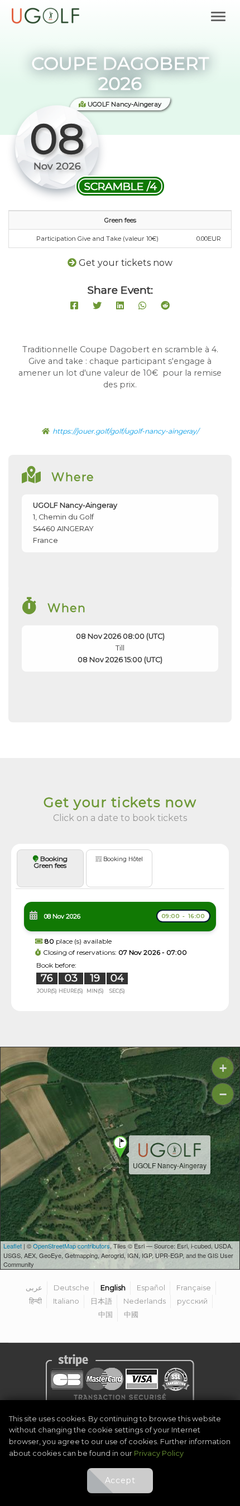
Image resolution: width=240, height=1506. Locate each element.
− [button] (223, 1094)
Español (151, 1288)
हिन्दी (35, 1301)
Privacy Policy (159, 1453)
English (113, 1288)
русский (192, 1301)
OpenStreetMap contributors (71, 1245)
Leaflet (12, 1245)
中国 (105, 1314)
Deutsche (71, 1288)
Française (193, 1288)
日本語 (101, 1301)
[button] (120, 947)
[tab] (120, 927)
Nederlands (144, 1301)
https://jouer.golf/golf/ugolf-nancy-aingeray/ (125, 431)
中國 (131, 1314)
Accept (120, 1480)
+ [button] (223, 1068)
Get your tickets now (125, 263)
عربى (34, 1288)
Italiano (66, 1301)
